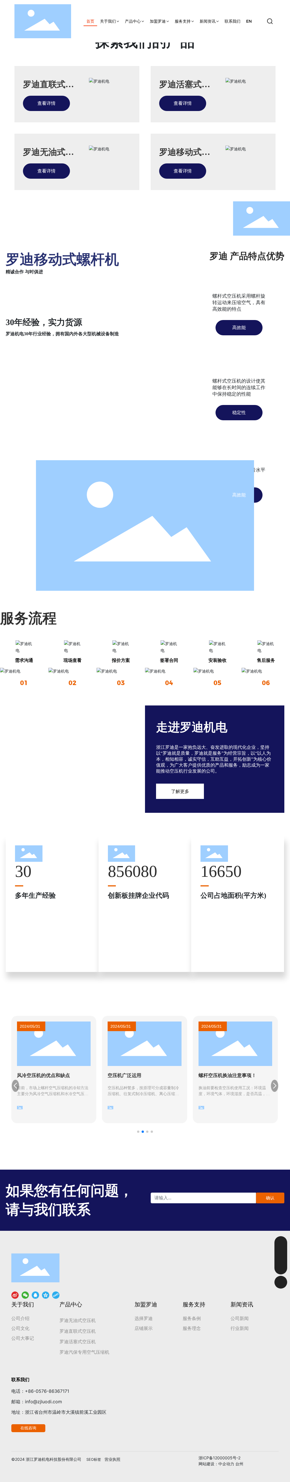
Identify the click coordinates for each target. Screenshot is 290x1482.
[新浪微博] (15, 1295)
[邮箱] (280, 1242)
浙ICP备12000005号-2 (219, 1458)
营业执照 (112, 1459)
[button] (138, 1132)
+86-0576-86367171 (47, 1391)
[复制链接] (55, 1295)
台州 (239, 1464)
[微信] (25, 1295)
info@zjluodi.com (43, 1401)
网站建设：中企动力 (216, 1464)
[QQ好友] (35, 1295)
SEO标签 (93, 1459)
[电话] (280, 1255)
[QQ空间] (45, 1295)
